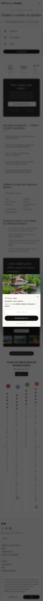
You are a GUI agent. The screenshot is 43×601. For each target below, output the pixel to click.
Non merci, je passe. (21, 323)
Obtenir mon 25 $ (21, 318)
